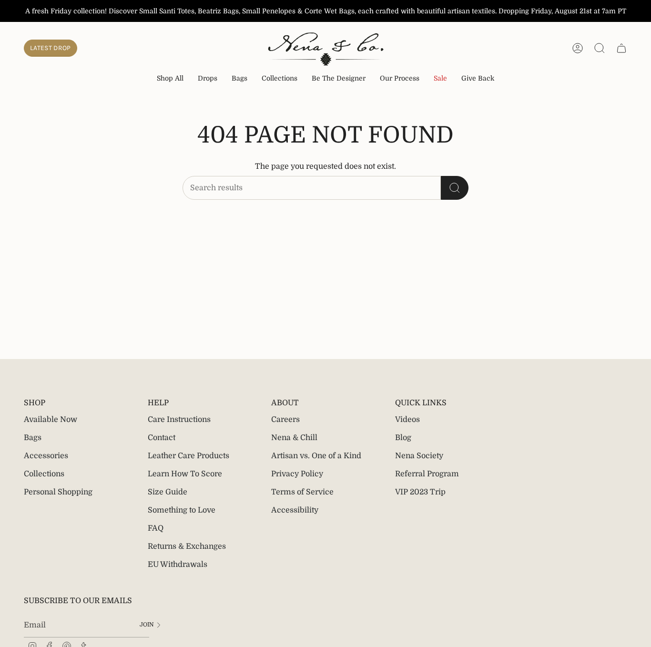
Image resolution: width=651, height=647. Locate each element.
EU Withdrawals (177, 564)
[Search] (454, 188)
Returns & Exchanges (187, 546)
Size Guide (167, 492)
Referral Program (427, 474)
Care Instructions (179, 419)
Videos (407, 419)
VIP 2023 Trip (420, 492)
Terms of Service (302, 492)
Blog (403, 437)
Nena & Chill (294, 437)
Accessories (46, 456)
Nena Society (419, 456)
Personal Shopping (58, 492)
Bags (32, 437)
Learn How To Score (185, 474)
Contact (161, 437)
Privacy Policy (297, 474)
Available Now (50, 419)
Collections (44, 474)
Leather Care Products (188, 456)
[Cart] (621, 48)
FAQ (155, 528)
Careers (285, 419)
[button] (207, 79)
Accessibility (294, 510)
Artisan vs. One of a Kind (316, 456)
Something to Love (181, 510)
